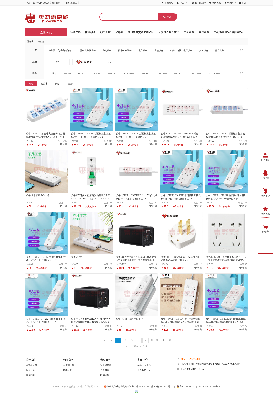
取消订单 (104, 375)
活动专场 (75, 32)
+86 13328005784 (190, 359)
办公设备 (189, 32)
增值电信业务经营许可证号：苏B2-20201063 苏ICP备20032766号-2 (139, 386)
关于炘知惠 (31, 365)
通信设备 (158, 50)
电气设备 (204, 32)
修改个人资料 (144, 365)
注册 (64, 2)
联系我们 (30, 375)
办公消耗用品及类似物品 (228, 32)
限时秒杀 (90, 32)
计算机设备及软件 (168, 32)
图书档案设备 (125, 50)
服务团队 (30, 370)
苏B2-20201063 (186, 386)
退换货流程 (105, 365)
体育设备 (219, 50)
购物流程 (67, 370)
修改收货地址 (144, 370)
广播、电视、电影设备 (181, 50)
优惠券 (119, 32)
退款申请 (104, 370)
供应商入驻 (73, 2)
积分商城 (105, 32)
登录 (57, 2)
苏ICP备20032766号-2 (209, 386)
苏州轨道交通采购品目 (141, 32)
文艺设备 (203, 50)
